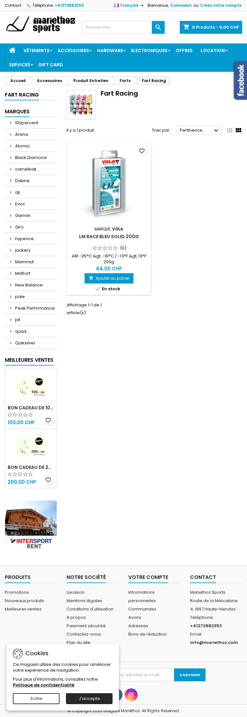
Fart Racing (22, 94)
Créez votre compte (221, 5)
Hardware (110, 50)
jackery (22, 250)
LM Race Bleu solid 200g (109, 236)
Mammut (24, 262)
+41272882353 (69, 5)
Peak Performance (34, 308)
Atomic (22, 146)
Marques (17, 111)
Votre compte (148, 577)
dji (17, 192)
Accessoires (73, 50)
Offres (184, 50)
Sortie (36, 698)
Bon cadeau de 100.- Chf (31, 407)
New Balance (28, 285)
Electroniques (149, 50)
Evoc (19, 204)
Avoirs (134, 617)
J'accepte (89, 698)
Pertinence (200, 131)
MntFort (22, 273)
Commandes (142, 609)
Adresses (138, 626)
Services (19, 64)
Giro (19, 227)
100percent (26, 123)
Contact (13, 5)
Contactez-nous (84, 634)
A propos (76, 617)
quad (20, 331)
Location (213, 50)
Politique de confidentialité (43, 685)
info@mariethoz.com (214, 642)
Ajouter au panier (109, 278)
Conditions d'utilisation (90, 609)
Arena (21, 134)
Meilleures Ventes (29, 360)
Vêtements (36, 50)
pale (19, 296)
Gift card (50, 64)
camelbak (25, 169)
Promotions (17, 592)
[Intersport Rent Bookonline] (31, 523)
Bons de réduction (147, 634)
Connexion (181, 5)
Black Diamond (30, 157)
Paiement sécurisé (86, 626)
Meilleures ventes (23, 609)
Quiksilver (24, 343)
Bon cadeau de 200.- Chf (31, 467)
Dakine (22, 181)
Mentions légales (84, 601)
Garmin (22, 215)
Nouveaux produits (24, 601)
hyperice (24, 239)
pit (17, 320)
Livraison (76, 592)
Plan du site (78, 642)
